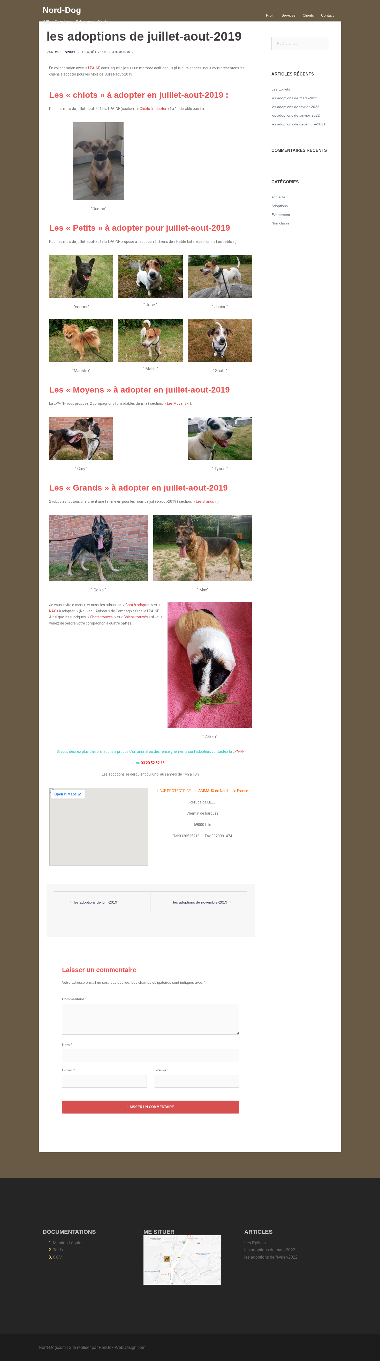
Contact (327, 15)
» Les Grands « (205, 501)
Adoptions (122, 52)
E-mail (68, 1070)
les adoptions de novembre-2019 (200, 902)
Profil (270, 15)
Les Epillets (280, 89)
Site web (162, 1070)
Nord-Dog (62, 10)
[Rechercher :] (300, 43)
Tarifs (58, 1250)
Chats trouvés (101, 617)
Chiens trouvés (136, 617)
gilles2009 (65, 52)
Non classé (280, 223)
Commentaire (74, 999)
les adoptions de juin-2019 (95, 902)
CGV (57, 1257)
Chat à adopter (137, 605)
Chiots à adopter (153, 109)
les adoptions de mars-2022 (294, 98)
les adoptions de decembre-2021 (298, 124)
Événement (280, 215)
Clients (308, 15)
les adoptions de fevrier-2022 (295, 107)
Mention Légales (68, 1243)
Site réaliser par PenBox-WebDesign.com (107, 1347)
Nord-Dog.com (52, 1347)
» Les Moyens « (176, 403)
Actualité (278, 197)
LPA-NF (93, 68)
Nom (67, 1045)
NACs (54, 611)
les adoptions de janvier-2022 (295, 115)
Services (288, 15)
